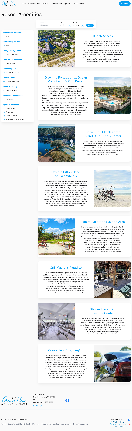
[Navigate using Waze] (41, 405)
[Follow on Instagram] (129, 424)
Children (75, 22)
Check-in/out (42, 22)
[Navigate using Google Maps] (34, 405)
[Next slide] (71, 50)
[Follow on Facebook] (129, 420)
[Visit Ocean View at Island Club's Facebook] (67, 400)
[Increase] (69, 25)
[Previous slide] (71, 46)
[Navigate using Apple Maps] (37, 405)
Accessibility (23, 419)
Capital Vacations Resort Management (73, 424)
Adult (62, 22)
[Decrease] (62, 25)
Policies (13, 419)
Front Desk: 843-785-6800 (43, 402)
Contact (4, 419)
